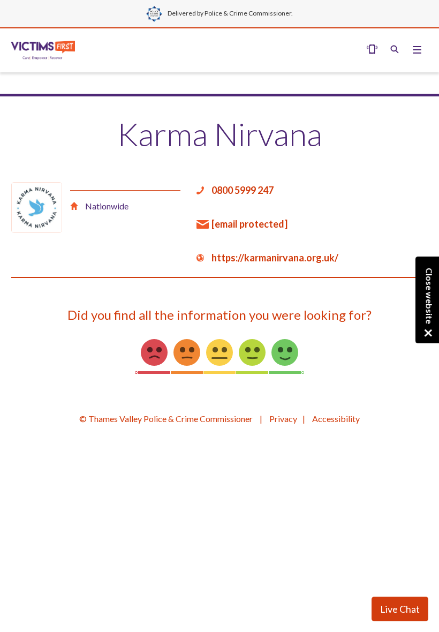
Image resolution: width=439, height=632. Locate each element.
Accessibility (336, 418)
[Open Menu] (394, 50)
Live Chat (400, 609)
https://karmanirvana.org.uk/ (274, 258)
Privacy (283, 418)
